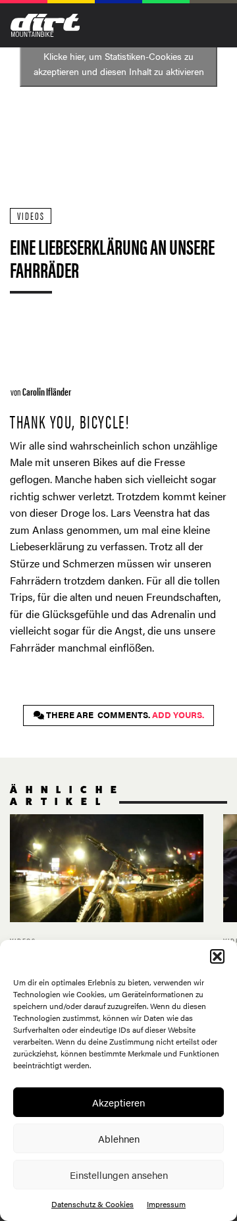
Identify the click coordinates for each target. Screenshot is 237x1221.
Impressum (166, 1204)
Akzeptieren (118, 1102)
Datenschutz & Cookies (92, 1204)
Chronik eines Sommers (106, 897)
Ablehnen (119, 1138)
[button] (217, 956)
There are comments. (124, 715)
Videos (31, 215)
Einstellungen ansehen (119, 1175)
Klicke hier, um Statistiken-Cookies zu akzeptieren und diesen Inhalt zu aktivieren (119, 63)
